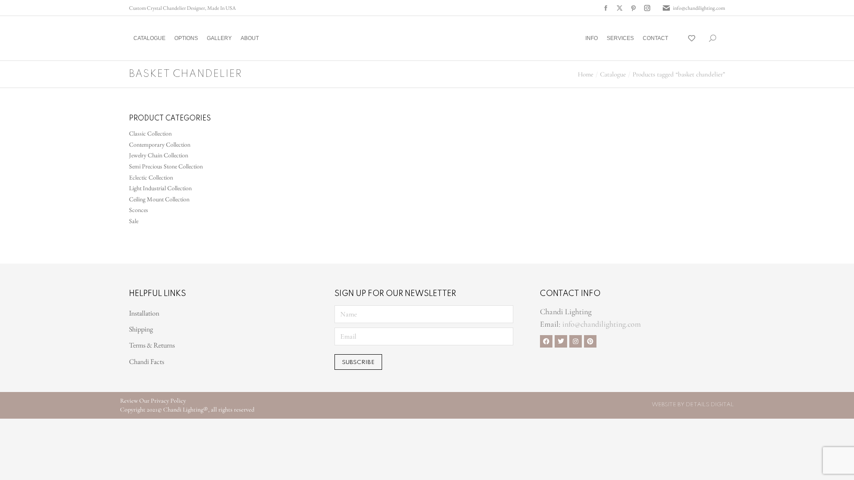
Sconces (138, 210)
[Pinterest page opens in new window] (633, 8)
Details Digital (710, 405)
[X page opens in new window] (619, 8)
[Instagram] (575, 341)
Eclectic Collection (151, 177)
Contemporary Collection (159, 144)
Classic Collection (150, 133)
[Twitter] (561, 341)
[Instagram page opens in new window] (647, 8)
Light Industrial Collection (160, 188)
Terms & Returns (152, 345)
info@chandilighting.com (699, 8)
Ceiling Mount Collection (159, 199)
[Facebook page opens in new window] (606, 8)
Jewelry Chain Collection (158, 155)
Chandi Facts (146, 361)
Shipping (141, 329)
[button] (132, 7)
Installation (144, 313)
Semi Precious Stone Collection (166, 166)
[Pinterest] (590, 341)
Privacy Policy (168, 400)
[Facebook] (546, 341)
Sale (133, 221)
